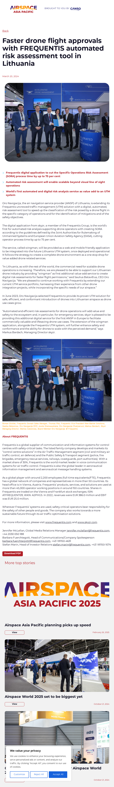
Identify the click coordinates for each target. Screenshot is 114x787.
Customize (19, 774)
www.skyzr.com (87, 522)
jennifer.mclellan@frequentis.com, (88, 531)
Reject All (39, 774)
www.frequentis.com (58, 522)
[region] (38, 763)
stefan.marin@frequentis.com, (72, 545)
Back (5, 31)
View (14, 633)
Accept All (58, 774)
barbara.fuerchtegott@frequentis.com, (26, 541)
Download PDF (12, 553)
